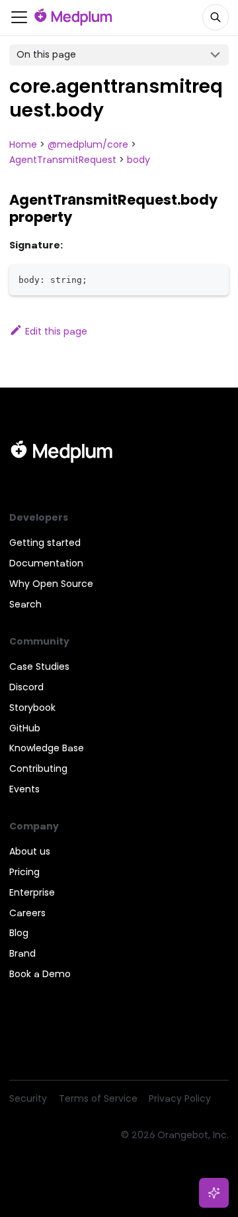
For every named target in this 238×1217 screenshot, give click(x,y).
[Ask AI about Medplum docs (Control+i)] (214, 1193)
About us (29, 851)
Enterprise (32, 892)
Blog (18, 932)
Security (28, 1098)
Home (23, 144)
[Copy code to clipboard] (214, 278)
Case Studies (39, 666)
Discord (26, 687)
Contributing (38, 768)
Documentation (46, 563)
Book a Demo (40, 973)
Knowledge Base (46, 748)
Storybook (32, 707)
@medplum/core (88, 144)
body (138, 159)
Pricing (24, 871)
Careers (27, 913)
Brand (22, 953)
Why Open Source (51, 583)
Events (24, 789)
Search (25, 604)
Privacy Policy (180, 1098)
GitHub (24, 728)
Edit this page (56, 331)
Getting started (45, 542)
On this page (46, 54)
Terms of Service (98, 1098)
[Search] (215, 17)
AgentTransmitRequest (62, 159)
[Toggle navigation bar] (19, 17)
